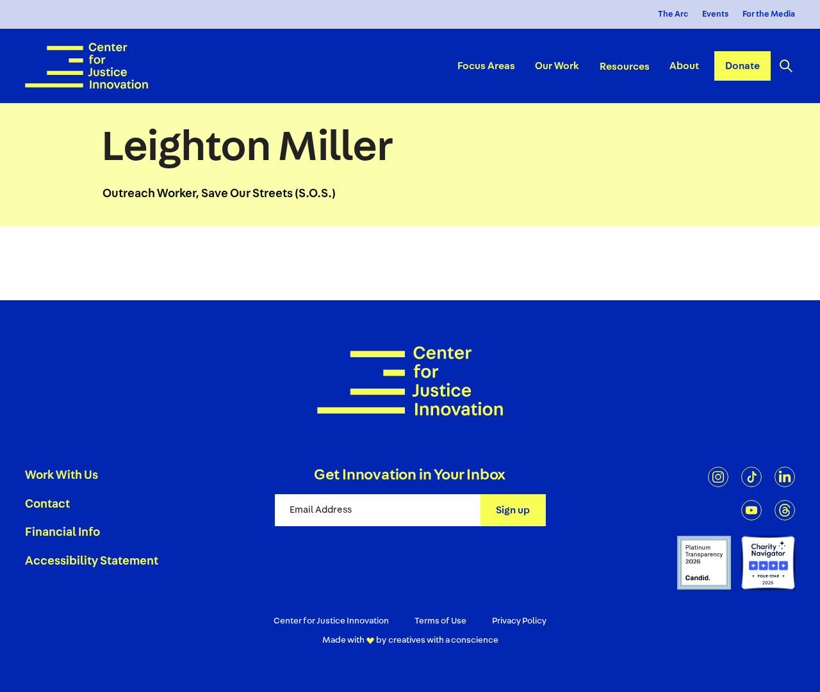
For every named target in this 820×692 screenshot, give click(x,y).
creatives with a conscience (443, 640)
